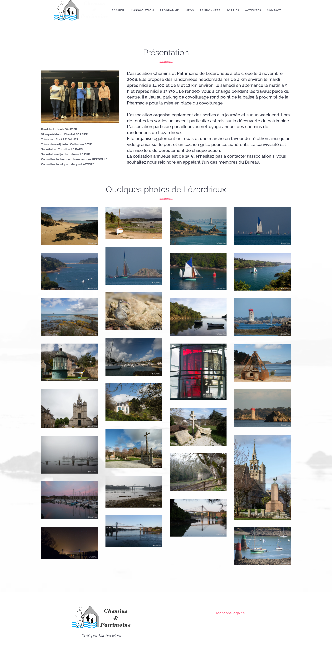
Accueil (118, 10)
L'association (142, 10)
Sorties (233, 10)
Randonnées (210, 10)
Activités (253, 10)
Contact (274, 10)
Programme (169, 10)
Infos (189, 10)
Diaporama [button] (59, 230)
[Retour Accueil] (81, 10)
